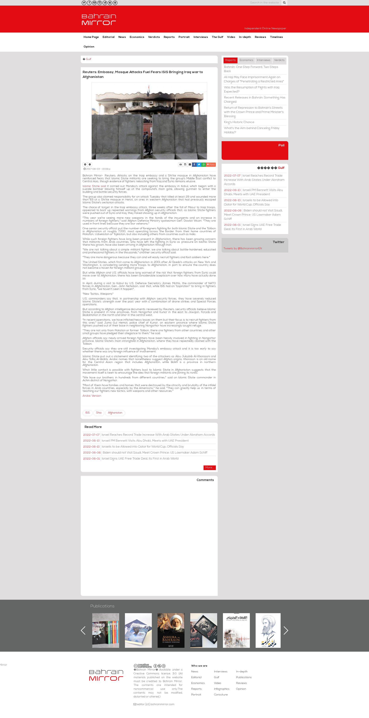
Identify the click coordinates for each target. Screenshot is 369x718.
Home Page (91, 37)
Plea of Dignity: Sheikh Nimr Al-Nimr (236, 622)
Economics (137, 37)
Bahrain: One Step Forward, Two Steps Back (251, 69)
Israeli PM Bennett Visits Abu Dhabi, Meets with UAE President (136, 440)
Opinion (89, 46)
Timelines (276, 37)
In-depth (245, 37)
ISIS (88, 413)
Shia (98, 413)
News (122, 37)
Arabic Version (92, 395)
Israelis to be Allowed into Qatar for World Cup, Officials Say (133, 446)
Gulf (88, 59)
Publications (102, 606)
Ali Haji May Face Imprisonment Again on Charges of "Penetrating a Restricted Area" (254, 79)
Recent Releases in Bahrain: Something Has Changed (254, 99)
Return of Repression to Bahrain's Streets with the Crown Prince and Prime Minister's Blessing (254, 112)
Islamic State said (94, 186)
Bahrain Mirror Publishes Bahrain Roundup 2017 (106, 624)
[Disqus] (149, 541)
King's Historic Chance (239, 122)
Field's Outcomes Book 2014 (269, 620)
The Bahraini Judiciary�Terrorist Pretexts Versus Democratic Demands (204, 626)
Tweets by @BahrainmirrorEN (243, 248)
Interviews (201, 37)
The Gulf (217, 37)
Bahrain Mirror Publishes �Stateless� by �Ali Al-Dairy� (171, 624)
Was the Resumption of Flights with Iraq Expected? (251, 89)
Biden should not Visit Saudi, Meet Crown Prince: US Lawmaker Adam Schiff (145, 452)
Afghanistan (115, 413)
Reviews (260, 37)
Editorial (109, 37)
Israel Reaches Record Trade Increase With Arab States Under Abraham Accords (149, 434)
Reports (169, 37)
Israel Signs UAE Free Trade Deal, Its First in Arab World (131, 458)
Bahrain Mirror (99, 19)
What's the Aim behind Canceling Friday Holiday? (251, 130)
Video (231, 37)
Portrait (184, 37)
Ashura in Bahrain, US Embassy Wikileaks (138, 624)
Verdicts (154, 37)
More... (209, 467)
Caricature (221, 694)
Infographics (221, 689)
